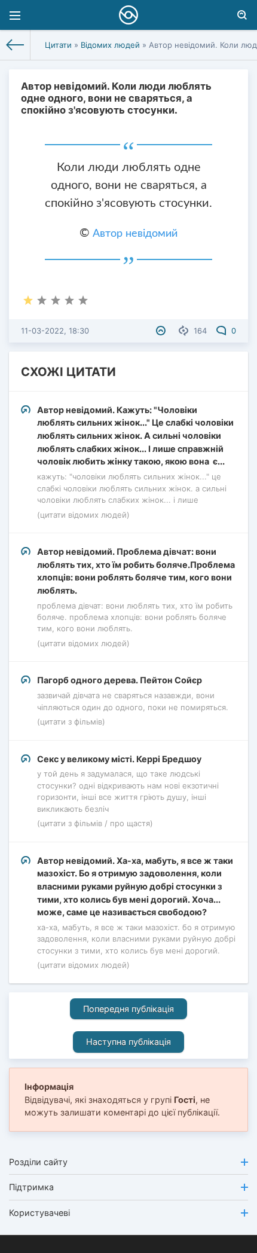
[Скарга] (162, 330)
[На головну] (15, 45)
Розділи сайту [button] (38, 1162)
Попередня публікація (128, 1009)
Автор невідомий (135, 233)
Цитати (58, 45)
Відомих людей (110, 45)
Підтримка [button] (31, 1187)
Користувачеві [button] (39, 1213)
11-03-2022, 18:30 (55, 330)
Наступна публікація (128, 1042)
